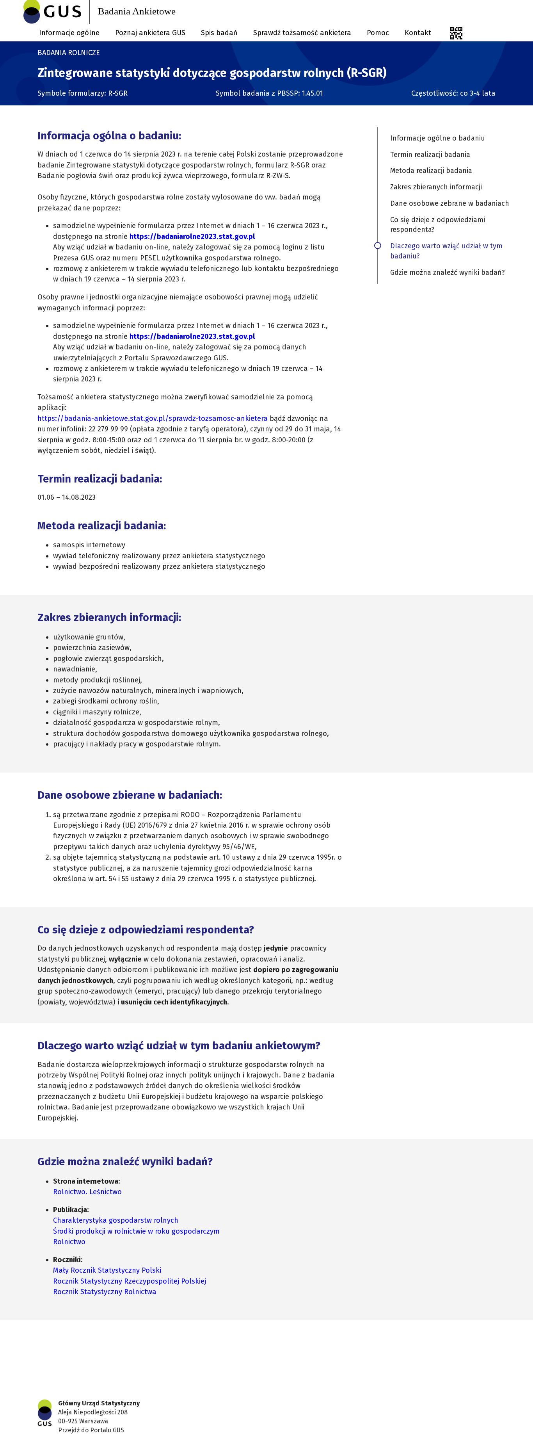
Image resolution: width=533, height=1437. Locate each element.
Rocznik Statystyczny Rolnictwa (104, 1291)
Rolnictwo (69, 1242)
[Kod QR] (456, 33)
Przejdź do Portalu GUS (91, 1430)
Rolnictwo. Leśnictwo (87, 1192)
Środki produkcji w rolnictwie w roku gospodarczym (136, 1231)
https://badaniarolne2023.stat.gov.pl (192, 236)
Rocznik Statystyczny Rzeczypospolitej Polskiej (129, 1281)
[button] (449, 138)
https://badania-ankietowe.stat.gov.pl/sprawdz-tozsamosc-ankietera (152, 418)
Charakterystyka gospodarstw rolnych (115, 1220)
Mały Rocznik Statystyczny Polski (107, 1270)
